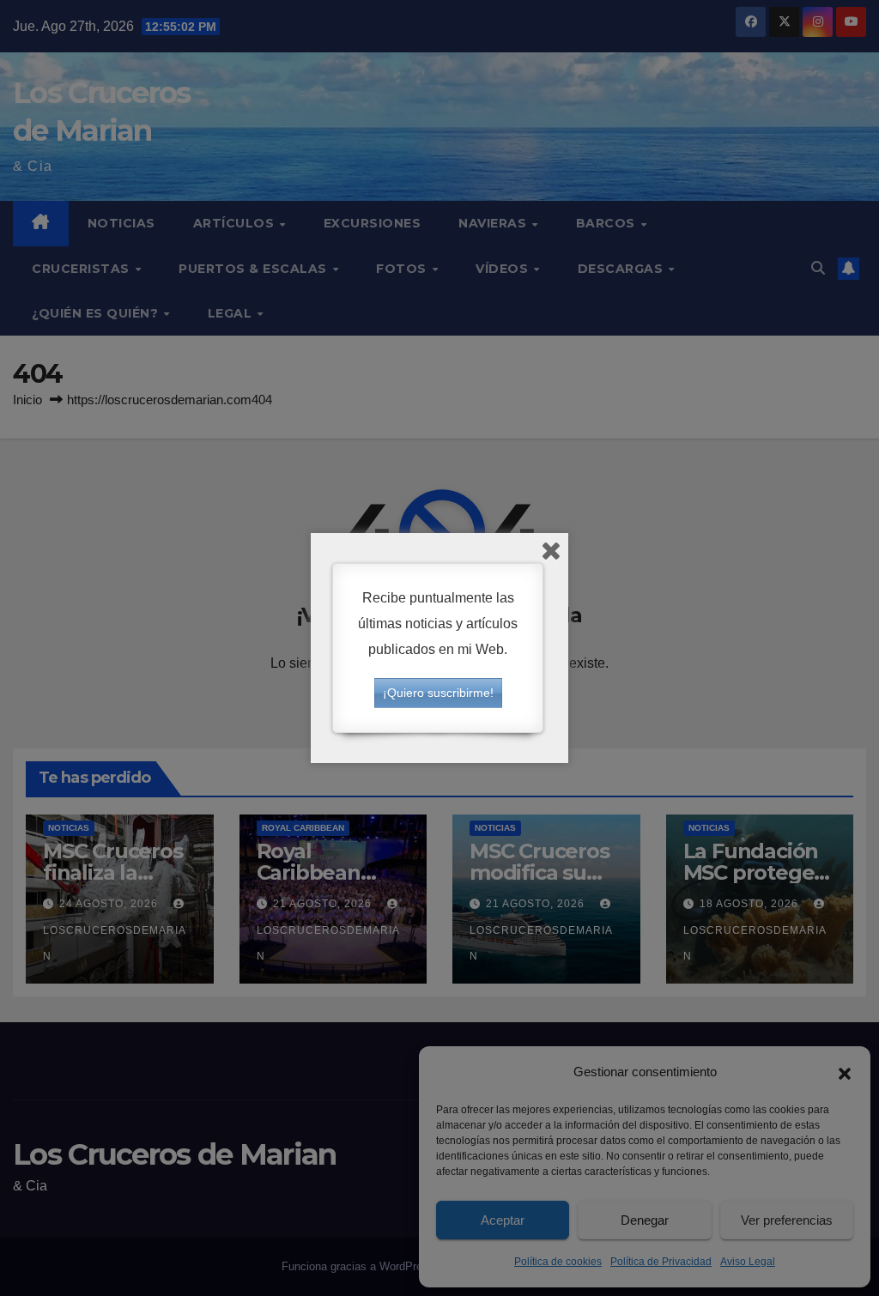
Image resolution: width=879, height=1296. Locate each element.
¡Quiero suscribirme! (438, 692)
